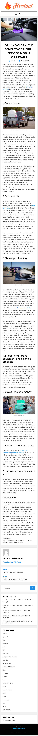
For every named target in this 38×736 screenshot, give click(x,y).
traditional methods (23, 308)
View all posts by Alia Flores (12, 562)
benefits (9, 540)
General (5, 680)
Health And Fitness (8, 683)
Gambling (5, 673)
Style (4, 696)
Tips (4, 703)
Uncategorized (7, 710)
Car (9, 538)
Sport (4, 693)
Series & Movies (7, 690)
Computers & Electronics (10, 657)
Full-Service (9, 542)
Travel (4, 706)
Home (4, 686)
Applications (6, 637)
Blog (4, 640)
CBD (4, 650)
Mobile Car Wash (18, 542)
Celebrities (6, 653)
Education (5, 660)
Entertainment (7, 663)
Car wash (25, 540)
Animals (5, 634)
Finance (5, 670)
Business (5, 643)
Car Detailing (18, 540)
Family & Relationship (9, 667)
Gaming (5, 676)
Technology (6, 700)
